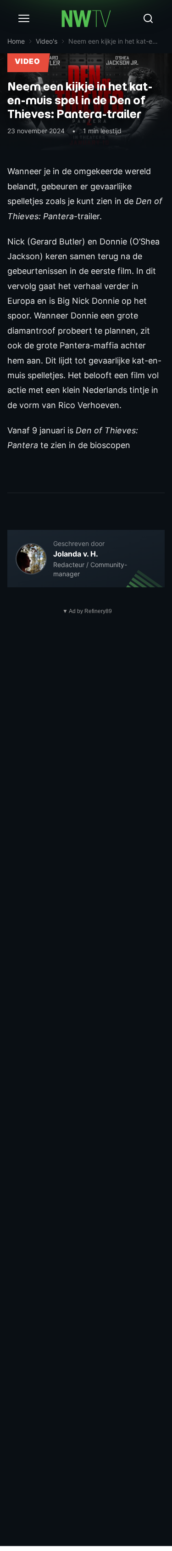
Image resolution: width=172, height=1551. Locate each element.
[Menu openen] (24, 18)
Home (16, 41)
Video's (46, 41)
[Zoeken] (148, 18)
